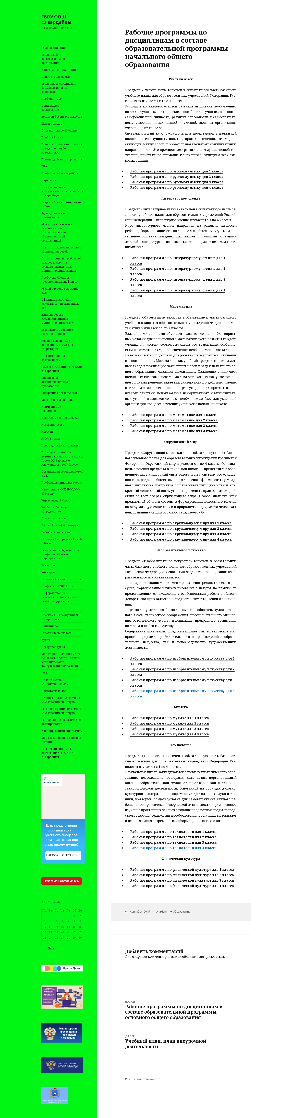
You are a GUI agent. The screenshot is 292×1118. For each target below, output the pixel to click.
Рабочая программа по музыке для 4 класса (169, 734)
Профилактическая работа (59, 173)
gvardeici (161, 911)
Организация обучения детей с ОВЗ (62, 473)
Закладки (48, 565)
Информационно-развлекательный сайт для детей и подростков (60, 597)
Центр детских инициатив (60, 445)
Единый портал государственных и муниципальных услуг (57, 319)
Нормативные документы (51, 409)
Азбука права (50, 438)
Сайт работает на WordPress (144, 1079)
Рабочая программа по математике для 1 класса (174, 415)
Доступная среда (53, 647)
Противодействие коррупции (61, 159)
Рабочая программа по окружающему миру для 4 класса (181, 539)
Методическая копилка (57, 400)
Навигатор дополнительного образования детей (61, 249)
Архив (45, 640)
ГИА (44, 166)
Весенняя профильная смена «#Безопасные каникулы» (61, 711)
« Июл (50, 948)
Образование (181, 911)
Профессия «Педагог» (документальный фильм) (59, 279)
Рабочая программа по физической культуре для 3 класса (182, 880)
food (44, 673)
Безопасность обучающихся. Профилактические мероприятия (60, 554)
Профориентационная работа (61, 482)
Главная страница (53, 48)
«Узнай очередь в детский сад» (59, 290)
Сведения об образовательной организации (53, 59)
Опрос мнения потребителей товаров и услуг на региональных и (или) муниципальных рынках (61, 264)
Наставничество (52, 424)
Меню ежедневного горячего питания (61, 740)
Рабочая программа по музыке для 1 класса (169, 718)
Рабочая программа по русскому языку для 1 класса (176, 171)
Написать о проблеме (63, 855)
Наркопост (48, 180)
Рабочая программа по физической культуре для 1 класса (182, 869)
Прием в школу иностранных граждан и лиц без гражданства (61, 148)
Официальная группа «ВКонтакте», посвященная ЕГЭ (60, 304)
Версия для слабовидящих (61, 880)
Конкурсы (48, 572)
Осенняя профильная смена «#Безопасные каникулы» (60, 700)
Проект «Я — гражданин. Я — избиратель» (61, 617)
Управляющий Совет (55, 500)
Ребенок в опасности (55, 532)
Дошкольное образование (50, 108)
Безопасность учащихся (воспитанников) (57, 332)
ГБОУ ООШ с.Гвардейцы (56, 19)
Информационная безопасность (53, 358)
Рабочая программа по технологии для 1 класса (173, 831)
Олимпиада (49, 626)
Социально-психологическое (61, 722)
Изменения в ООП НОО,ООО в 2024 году (61, 491)
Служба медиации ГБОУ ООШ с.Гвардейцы (61, 369)
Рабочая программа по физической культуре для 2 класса (182, 875)
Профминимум (51, 99)
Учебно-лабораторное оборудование (56, 509)
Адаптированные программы (61, 731)
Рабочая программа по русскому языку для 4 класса (176, 187)
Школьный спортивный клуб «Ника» (61, 541)
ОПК (44, 608)
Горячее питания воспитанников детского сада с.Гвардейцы (62, 191)
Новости (47, 431)
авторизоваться (211, 956)
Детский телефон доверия (59, 525)
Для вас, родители (54, 518)
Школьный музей (53, 579)
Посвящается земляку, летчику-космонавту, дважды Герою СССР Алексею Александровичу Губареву (62, 458)
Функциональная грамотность (53, 215)
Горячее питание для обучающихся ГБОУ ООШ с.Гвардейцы (58, 753)
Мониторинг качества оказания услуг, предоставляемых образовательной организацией (56, 232)
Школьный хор (51, 123)
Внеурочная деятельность (59, 393)
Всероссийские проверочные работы (61, 204)
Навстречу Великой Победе (60, 418)
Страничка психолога (56, 633)
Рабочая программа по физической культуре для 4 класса (182, 886)
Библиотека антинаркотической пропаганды (55, 382)
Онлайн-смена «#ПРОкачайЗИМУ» (54, 682)
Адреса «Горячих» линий (58, 70)
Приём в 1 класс (52, 137)
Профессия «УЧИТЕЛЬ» (57, 586)
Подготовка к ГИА (53, 691)
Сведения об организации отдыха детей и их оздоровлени (59, 88)
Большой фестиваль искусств (61, 116)
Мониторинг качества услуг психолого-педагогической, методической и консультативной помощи (60, 660)
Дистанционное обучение (59, 130)
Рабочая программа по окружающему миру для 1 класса (181, 523)
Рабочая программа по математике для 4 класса (174, 431)
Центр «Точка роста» (55, 77)
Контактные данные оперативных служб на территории (57, 345)
